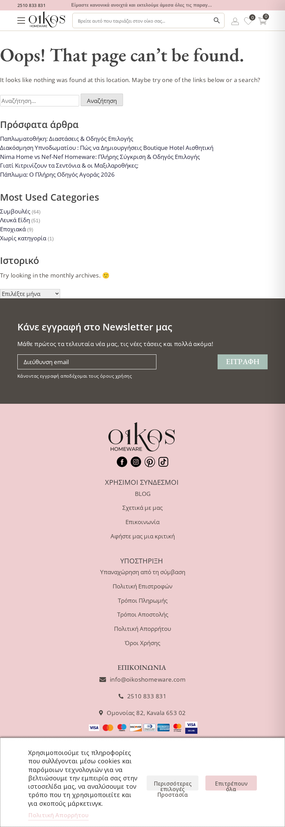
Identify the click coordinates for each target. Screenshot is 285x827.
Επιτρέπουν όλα (231, 785)
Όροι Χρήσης (142, 643)
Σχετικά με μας (142, 508)
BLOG (142, 494)
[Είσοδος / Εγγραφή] (235, 22)
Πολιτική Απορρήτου (142, 629)
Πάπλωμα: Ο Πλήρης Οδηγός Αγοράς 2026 (57, 174)
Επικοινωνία (142, 522)
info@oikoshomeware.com (148, 679)
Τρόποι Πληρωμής (143, 600)
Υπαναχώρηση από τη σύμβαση (142, 572)
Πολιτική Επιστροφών (142, 586)
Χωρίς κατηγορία (23, 238)
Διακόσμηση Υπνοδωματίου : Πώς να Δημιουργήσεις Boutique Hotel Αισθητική (106, 148)
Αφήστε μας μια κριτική (143, 536)
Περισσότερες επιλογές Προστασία (173, 785)
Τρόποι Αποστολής (142, 614)
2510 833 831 (31, 5)
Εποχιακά (13, 229)
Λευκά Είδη (15, 220)
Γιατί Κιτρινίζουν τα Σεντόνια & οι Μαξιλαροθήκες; (69, 165)
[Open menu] (21, 20)
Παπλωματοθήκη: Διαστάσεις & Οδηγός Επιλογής (66, 139)
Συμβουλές (15, 211)
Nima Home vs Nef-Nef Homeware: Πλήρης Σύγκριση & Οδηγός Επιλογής (100, 157)
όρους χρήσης (116, 376)
